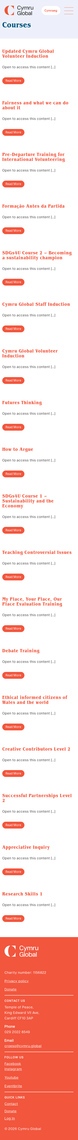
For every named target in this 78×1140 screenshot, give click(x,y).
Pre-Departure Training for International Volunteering (33, 156)
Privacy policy (17, 981)
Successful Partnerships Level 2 (37, 798)
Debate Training (21, 651)
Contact (11, 1103)
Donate (11, 989)
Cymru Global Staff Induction (36, 304)
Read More (13, 80)
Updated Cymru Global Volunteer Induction (28, 53)
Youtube (12, 1077)
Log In (10, 1118)
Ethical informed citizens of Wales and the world (34, 699)
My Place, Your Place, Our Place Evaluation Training (32, 601)
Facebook (13, 1063)
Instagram (13, 1069)
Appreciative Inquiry (26, 847)
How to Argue (17, 449)
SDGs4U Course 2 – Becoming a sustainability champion (37, 255)
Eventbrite (13, 1086)
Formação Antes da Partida (33, 206)
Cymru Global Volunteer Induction (30, 353)
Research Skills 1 (22, 894)
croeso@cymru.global (23, 1046)
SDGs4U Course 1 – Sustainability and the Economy (28, 501)
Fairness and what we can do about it (35, 105)
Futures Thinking (22, 402)
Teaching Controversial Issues (37, 552)
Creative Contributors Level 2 (36, 749)
